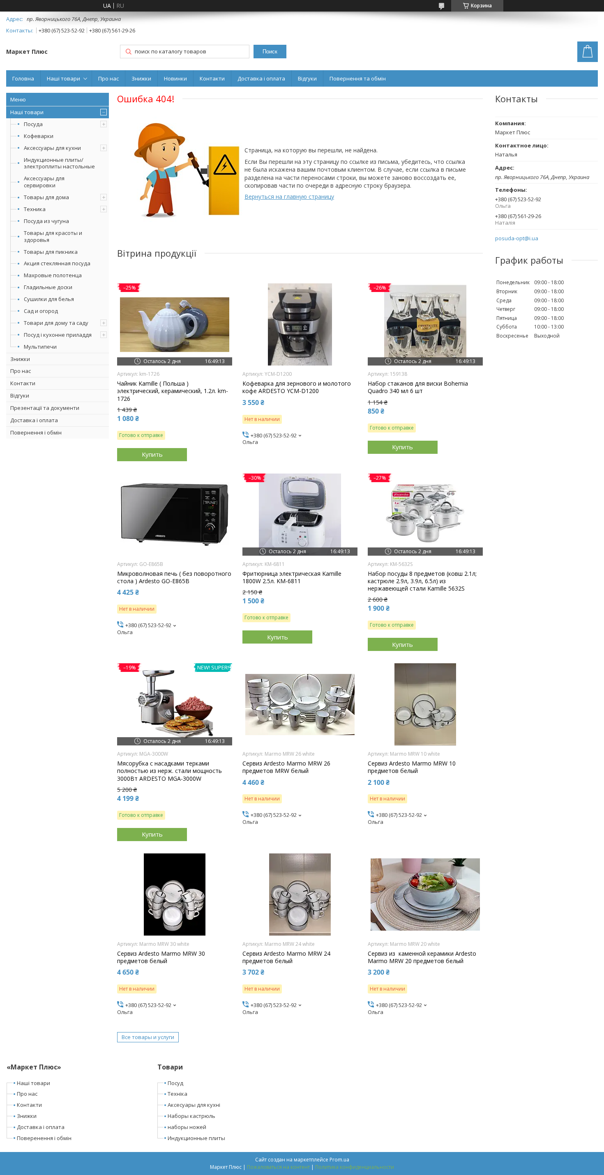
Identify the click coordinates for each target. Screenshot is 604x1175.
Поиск (270, 51)
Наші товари (63, 78)
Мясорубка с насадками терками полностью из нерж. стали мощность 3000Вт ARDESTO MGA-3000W (169, 771)
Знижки (141, 78)
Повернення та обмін (358, 78)
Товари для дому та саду (56, 323)
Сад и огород (41, 311)
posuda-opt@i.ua (516, 238)
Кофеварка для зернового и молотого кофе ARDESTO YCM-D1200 (296, 387)
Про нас (108, 78)
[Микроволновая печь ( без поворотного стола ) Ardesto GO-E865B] (174, 515)
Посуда (33, 124)
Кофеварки (38, 136)
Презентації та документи (44, 408)
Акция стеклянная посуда (57, 263)
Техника (35, 209)
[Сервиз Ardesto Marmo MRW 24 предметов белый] (299, 894)
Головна (23, 78)
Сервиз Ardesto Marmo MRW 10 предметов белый (412, 767)
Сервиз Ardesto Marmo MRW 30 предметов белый (161, 957)
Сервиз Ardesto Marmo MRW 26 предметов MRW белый (286, 767)
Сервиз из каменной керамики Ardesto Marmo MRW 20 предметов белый (422, 957)
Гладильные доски (48, 287)
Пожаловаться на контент (278, 1167)
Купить (152, 454)
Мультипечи (40, 346)
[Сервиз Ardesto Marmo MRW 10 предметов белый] (425, 704)
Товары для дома (46, 197)
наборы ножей (187, 1127)
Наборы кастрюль (191, 1116)
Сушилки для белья (49, 299)
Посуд (175, 1083)
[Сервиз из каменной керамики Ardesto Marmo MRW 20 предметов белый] (425, 894)
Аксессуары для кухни (52, 148)
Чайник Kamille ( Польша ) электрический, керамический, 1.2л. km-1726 (172, 391)
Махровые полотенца (53, 275)
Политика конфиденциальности (354, 1167)
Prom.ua (339, 1159)
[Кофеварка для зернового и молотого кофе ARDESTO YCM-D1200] (299, 324)
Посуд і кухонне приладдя (58, 334)
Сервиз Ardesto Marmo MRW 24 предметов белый (286, 957)
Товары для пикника (51, 251)
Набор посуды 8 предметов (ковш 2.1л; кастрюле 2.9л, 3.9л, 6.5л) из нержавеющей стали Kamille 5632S (422, 581)
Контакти (212, 78)
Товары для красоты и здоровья (53, 236)
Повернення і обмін (36, 432)
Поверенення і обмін (44, 1138)
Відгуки (307, 78)
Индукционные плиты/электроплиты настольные (59, 163)
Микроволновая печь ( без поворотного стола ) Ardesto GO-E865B (174, 577)
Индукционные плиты (196, 1138)
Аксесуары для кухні (194, 1104)
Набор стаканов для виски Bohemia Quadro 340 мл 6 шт (418, 387)
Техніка (177, 1093)
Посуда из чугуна (46, 221)
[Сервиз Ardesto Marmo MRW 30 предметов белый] (174, 894)
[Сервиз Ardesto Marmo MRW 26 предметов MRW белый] (299, 704)
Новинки (175, 78)
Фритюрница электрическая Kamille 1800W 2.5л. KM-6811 (291, 577)
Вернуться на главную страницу (289, 196)
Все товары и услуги (148, 1037)
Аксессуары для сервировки (44, 182)
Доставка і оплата (261, 78)
